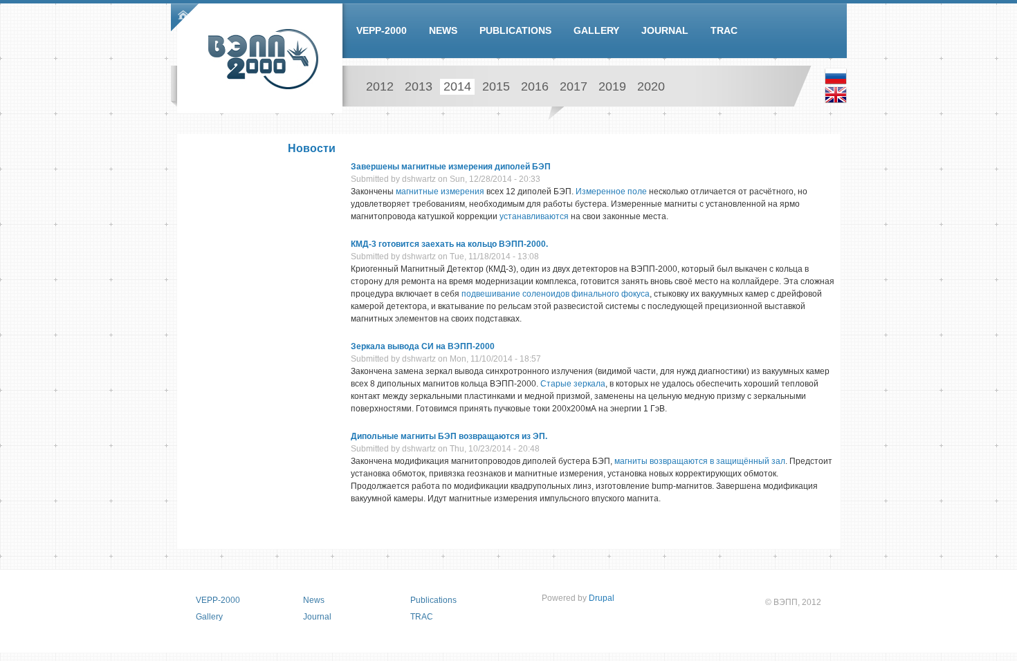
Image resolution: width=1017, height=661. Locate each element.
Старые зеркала (572, 384)
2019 (612, 86)
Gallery (596, 30)
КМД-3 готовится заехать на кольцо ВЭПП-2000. (449, 244)
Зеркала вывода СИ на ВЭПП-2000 (423, 346)
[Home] (263, 59)
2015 (496, 86)
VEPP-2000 (381, 30)
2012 (380, 86)
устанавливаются (534, 216)
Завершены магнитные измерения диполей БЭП (451, 166)
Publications (515, 30)
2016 (535, 86)
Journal (664, 30)
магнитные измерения (440, 191)
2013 (418, 86)
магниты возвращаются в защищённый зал (699, 461)
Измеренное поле (611, 191)
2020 (651, 86)
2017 (573, 86)
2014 (457, 86)
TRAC (724, 30)
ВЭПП (785, 602)
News (443, 30)
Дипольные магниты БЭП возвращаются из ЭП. (449, 436)
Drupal (601, 598)
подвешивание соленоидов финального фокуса (555, 294)
